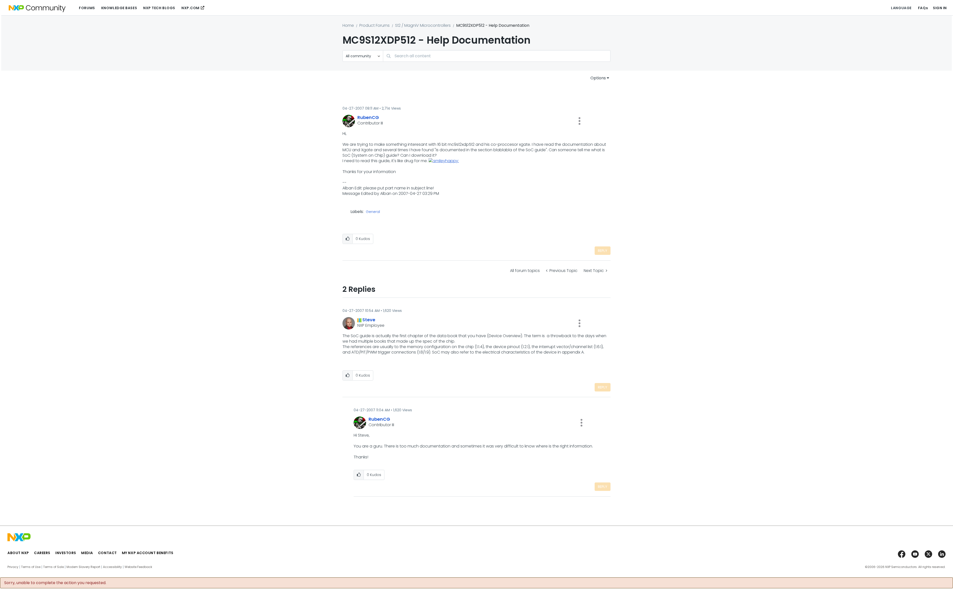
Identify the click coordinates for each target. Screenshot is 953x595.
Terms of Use (30, 566)
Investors (65, 552)
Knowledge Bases (119, 7)
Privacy (12, 566)
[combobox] (497, 56)
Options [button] (598, 78)
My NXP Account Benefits (147, 552)
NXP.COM (190, 7)
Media (87, 552)
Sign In (940, 7)
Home (348, 25)
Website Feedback (138, 566)
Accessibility (112, 566)
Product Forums (374, 25)
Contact (107, 552)
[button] (579, 121)
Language (901, 7)
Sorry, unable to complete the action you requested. (55, 583)
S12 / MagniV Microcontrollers (423, 25)
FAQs (923, 7)
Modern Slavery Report (83, 566)
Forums (87, 7)
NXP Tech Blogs (159, 7)
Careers (42, 552)
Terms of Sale (53, 566)
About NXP (18, 552)
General (373, 212)
